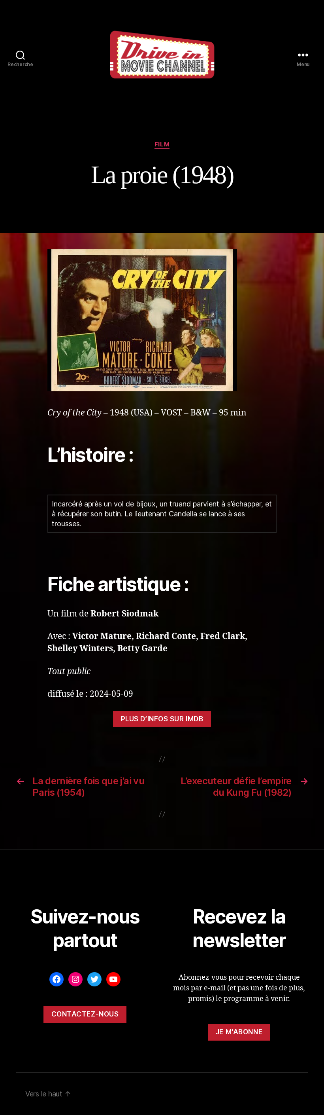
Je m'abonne (239, 1032)
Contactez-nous (85, 1014)
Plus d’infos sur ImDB (162, 719)
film (162, 144)
